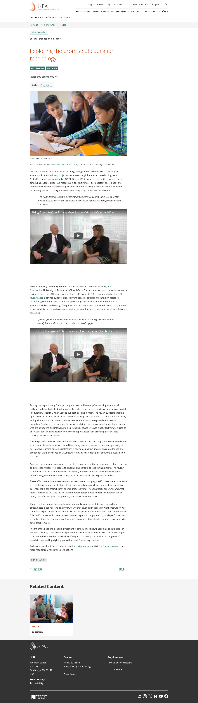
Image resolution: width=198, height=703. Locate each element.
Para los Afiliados (140, 4)
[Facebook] (166, 696)
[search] (166, 4)
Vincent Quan (46, 85)
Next (121, 568)
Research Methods (38, 560)
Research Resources (103, 11)
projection (64, 175)
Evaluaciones (83, 11)
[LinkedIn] (139, 696)
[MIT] (39, 697)
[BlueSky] (155, 696)
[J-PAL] (45, 7)
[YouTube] (161, 696)
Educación (52, 68)
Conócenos (35, 17)
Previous (37, 568)
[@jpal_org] (145, 696)
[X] (150, 696)
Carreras (99, 4)
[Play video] (78, 236)
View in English (39, 32)
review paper (36, 297)
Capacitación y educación (118, 4)
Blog (90, 4)
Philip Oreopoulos (57, 164)
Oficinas (50, 17)
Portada (34, 24)
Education (108, 546)
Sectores (63, 17)
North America (37, 68)
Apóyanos (156, 4)
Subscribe (117, 669)
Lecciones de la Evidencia (129, 11)
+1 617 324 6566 (72, 662)
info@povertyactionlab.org (77, 666)
